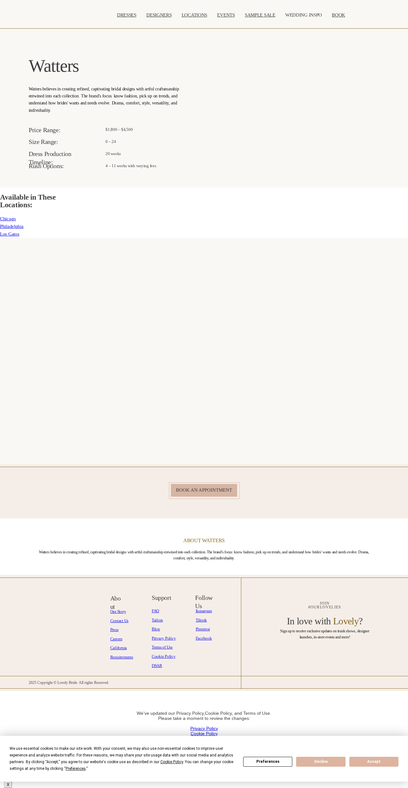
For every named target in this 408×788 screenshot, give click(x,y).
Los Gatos (9, 234)
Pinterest (203, 629)
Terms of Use (162, 647)
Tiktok (201, 620)
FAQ (155, 610)
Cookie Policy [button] (171, 762)
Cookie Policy (164, 656)
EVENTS (226, 15)
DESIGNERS (158, 15)
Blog (156, 629)
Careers (116, 638)
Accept (374, 761)
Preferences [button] (76, 768)
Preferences (268, 761)
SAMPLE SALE (260, 15)
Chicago (8, 218)
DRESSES (126, 15)
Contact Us (119, 620)
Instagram (204, 610)
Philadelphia (11, 226)
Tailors (157, 620)
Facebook (204, 638)
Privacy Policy (164, 638)
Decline (321, 761)
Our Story (118, 611)
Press (114, 629)
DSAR (157, 665)
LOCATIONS (194, 15)
